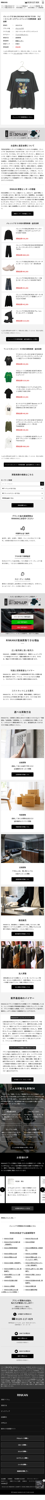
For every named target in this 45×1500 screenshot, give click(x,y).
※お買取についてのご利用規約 (9, 1292)
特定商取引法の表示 (19, 1479)
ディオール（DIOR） (21, 1369)
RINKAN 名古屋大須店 (10, 1280)
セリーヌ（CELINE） (9, 1369)
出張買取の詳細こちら (22, 774)
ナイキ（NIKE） (24, 1374)
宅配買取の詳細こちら (22, 827)
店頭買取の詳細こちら (22, 879)
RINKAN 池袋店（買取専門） (12, 1263)
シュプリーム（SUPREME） (32, 1370)
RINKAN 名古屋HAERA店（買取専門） (34, 1281)
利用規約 (10, 1479)
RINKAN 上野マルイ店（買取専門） (34, 1270)
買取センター (19, 41)
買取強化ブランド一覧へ (7, 1218)
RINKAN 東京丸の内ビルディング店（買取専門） (34, 1264)
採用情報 (3, 1483)
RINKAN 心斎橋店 (9, 1286)
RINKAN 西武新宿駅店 (10, 1248)
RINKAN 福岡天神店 (31, 1290)
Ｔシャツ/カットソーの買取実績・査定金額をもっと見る (22, 465)
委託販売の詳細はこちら (22, 934)
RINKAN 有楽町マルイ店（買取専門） (12, 1270)
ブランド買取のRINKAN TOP (7, 6)
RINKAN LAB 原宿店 (31, 1254)
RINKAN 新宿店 (30, 1242)
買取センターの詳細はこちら (22, 214)
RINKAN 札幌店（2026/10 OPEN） (33, 1275)
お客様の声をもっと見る (22, 1208)
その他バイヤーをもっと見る (22, 1079)
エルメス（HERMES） (26, 1367)
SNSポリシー (4, 1481)
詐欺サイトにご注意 (15, 1481)
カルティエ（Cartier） (38, 1377)
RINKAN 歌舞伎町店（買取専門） (34, 1249)
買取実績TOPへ (22, 505)
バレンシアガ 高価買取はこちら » (22, 117)
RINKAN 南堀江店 (30, 1286)
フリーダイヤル (18, 53)
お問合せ (24, 1481)
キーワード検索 (6, 480)
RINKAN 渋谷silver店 (31, 1238)
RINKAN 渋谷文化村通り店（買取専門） (12, 1243)
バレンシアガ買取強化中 (22, 6)
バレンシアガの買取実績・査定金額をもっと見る (22, 339)
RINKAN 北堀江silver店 (11, 1290)
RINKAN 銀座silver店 (10, 1257)
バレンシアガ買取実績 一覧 (36, 6)
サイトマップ (32, 1481)
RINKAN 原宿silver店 (10, 1254)
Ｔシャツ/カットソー (21, 35)
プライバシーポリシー (32, 1479)
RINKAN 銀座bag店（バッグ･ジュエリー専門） (33, 1258)
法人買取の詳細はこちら (22, 987)
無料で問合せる (22, 1338)
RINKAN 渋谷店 (8, 1238)
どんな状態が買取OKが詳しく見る (22, 1147)
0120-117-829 (24, 1318)
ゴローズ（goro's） (13, 1377)
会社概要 (3, 1479)
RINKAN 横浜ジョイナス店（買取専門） (12, 1275)
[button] (43, 2)
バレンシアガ (19, 28)
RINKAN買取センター (21, 7)
